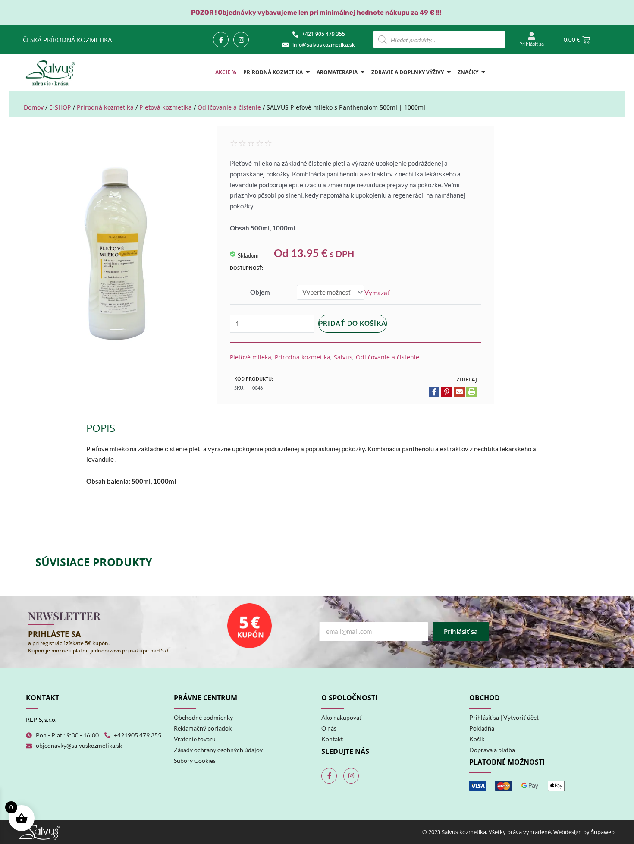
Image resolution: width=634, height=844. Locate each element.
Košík (476, 739)
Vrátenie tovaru (195, 739)
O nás (328, 728)
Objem (260, 292)
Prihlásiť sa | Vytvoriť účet (504, 717)
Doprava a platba (492, 749)
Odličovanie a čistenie (229, 107)
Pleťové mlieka (250, 357)
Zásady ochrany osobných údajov (218, 749)
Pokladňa (481, 728)
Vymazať (377, 292)
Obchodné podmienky (203, 717)
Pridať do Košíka (353, 323)
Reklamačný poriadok (203, 728)
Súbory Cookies (195, 760)
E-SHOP (60, 107)
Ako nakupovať (341, 717)
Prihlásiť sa (531, 44)
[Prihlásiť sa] (531, 36)
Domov (34, 107)
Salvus (343, 357)
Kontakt (332, 739)
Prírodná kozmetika (105, 107)
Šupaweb (603, 832)
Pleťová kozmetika (165, 107)
